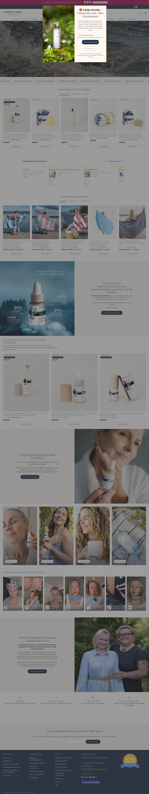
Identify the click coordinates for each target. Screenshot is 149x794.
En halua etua (90, 49)
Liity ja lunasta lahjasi (90, 42)
